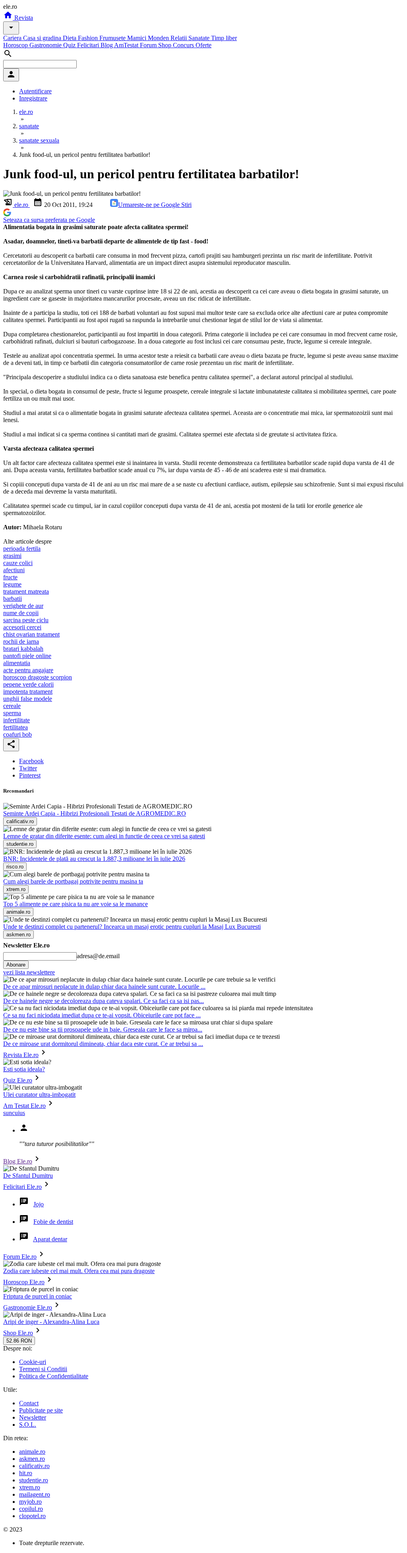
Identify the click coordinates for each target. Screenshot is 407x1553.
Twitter (28, 768)
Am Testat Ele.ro (24, 1105)
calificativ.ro (34, 1465)
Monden (159, 38)
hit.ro (25, 1473)
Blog (107, 45)
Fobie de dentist (53, 1221)
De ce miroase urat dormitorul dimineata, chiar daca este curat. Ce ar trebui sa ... (103, 1043)
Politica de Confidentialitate (53, 1376)
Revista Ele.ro (21, 1054)
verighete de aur (23, 605)
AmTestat (127, 45)
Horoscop (16, 45)
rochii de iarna (21, 641)
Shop (165, 45)
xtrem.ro (29, 1487)
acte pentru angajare (28, 670)
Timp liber (224, 38)
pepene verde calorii (28, 684)
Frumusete (113, 38)
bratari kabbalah (23, 648)
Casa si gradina (43, 38)
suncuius (14, 1112)
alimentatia (16, 663)
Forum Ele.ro (20, 1256)
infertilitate (16, 720)
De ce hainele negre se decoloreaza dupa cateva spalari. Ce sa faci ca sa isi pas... (103, 1000)
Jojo (38, 1204)
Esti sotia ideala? (24, 1069)
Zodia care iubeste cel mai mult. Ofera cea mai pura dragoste (79, 1270)
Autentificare (35, 91)
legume (12, 584)
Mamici (137, 38)
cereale (12, 705)
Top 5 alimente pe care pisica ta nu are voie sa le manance (75, 904)
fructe (10, 577)
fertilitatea (15, 727)
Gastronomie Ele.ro (27, 1307)
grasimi (12, 555)
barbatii (12, 598)
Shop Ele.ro (18, 1332)
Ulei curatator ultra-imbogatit (39, 1094)
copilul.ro (31, 1508)
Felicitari (89, 45)
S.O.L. (27, 1424)
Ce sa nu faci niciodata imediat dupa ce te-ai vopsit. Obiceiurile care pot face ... (102, 1015)
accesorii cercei (22, 627)
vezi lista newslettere (29, 972)
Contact (29, 1403)
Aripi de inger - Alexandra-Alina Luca (51, 1321)
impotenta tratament (27, 691)
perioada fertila (22, 548)
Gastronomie (46, 45)
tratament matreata (26, 591)
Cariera (13, 38)
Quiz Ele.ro (17, 1080)
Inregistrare (33, 98)
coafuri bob (17, 734)
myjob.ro (30, 1501)
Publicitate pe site (41, 1410)
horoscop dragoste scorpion (37, 677)
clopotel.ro (32, 1515)
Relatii (179, 38)
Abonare (15, 965)
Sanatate (199, 38)
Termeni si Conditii (43, 1369)
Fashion (88, 38)
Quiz (70, 45)
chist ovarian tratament (31, 634)
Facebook (31, 761)
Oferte (203, 45)
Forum (149, 45)
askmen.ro (32, 1458)
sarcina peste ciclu (25, 620)
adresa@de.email (98, 956)
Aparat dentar (50, 1239)
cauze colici (18, 562)
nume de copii (21, 613)
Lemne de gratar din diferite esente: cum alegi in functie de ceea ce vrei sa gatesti (104, 836)
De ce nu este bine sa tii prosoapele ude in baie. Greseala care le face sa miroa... (102, 1029)
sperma (12, 713)
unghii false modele (27, 698)
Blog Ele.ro (17, 1161)
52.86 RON (19, 1341)
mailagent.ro (34, 1494)
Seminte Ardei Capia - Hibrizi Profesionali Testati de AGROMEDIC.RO (94, 813)
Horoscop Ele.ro (24, 1282)
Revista (23, 17)
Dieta (70, 38)
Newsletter (32, 1417)
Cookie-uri (32, 1361)
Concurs (184, 45)
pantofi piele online (27, 655)
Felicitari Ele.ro (22, 1186)
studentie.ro (33, 1480)
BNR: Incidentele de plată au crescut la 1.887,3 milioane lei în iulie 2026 (94, 858)
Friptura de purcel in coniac (37, 1296)
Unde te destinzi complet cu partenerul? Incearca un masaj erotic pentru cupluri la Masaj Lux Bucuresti (132, 926)
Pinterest (30, 775)
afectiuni (14, 570)
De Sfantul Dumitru (28, 1175)
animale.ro (32, 1451)
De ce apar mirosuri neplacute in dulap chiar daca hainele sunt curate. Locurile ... (104, 986)
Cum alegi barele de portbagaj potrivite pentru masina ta (73, 881)
